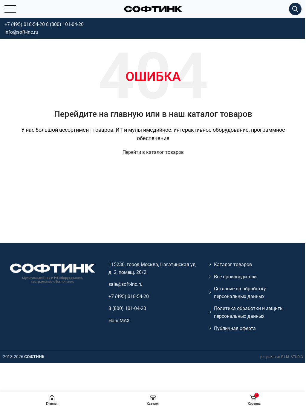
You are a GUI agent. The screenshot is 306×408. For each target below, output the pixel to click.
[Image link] (52, 273)
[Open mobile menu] (10, 9)
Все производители (235, 277)
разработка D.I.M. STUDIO (281, 357)
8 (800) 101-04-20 (65, 24)
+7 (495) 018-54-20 (24, 24)
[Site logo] (153, 8)
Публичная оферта (235, 328)
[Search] (295, 9)
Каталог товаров (233, 264)
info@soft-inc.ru (21, 32)
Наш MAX (119, 320)
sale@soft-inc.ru (125, 284)
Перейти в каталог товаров (153, 152)
